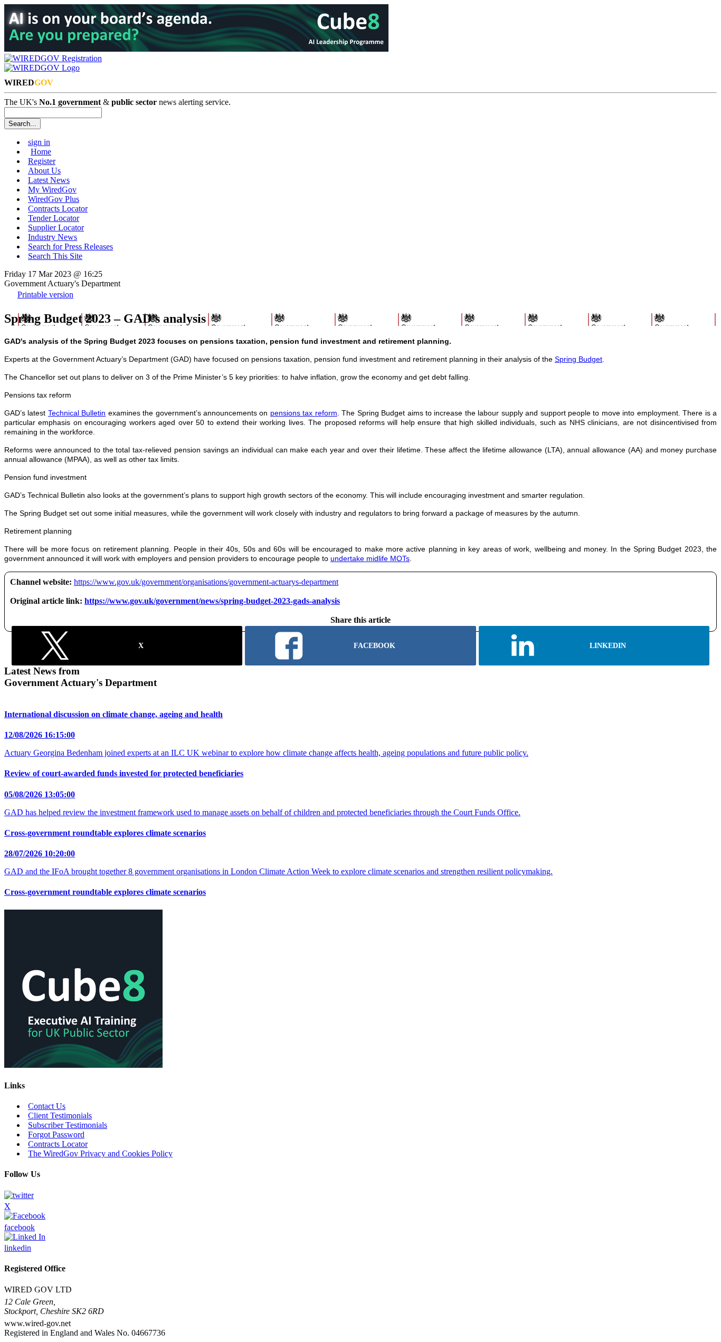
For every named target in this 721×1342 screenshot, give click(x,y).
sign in (39, 142)
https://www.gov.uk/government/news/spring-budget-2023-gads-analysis (212, 600)
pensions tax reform (303, 413)
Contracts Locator (58, 208)
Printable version (45, 294)
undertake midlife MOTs (370, 558)
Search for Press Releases (70, 246)
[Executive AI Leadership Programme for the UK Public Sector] (196, 48)
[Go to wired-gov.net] (42, 67)
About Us (44, 170)
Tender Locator (53, 218)
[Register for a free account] (53, 58)
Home (41, 151)
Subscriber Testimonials (67, 1125)
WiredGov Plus (53, 199)
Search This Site (55, 256)
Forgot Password (56, 1134)
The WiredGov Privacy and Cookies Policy (100, 1153)
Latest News (49, 180)
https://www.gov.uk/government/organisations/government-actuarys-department (206, 581)
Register (41, 161)
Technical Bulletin (77, 413)
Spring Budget (578, 359)
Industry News (52, 237)
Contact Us (46, 1106)
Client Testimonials (60, 1115)
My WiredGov (52, 189)
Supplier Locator (56, 227)
